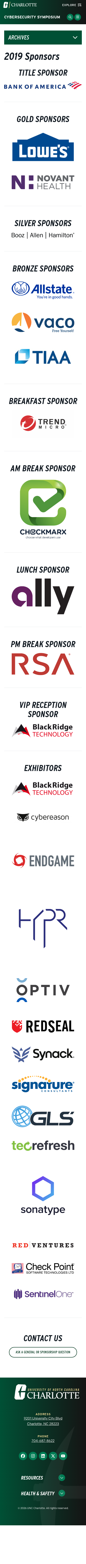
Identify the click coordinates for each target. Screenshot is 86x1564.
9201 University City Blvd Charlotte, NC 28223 (43, 1421)
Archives (18, 37)
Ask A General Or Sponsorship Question (43, 1352)
